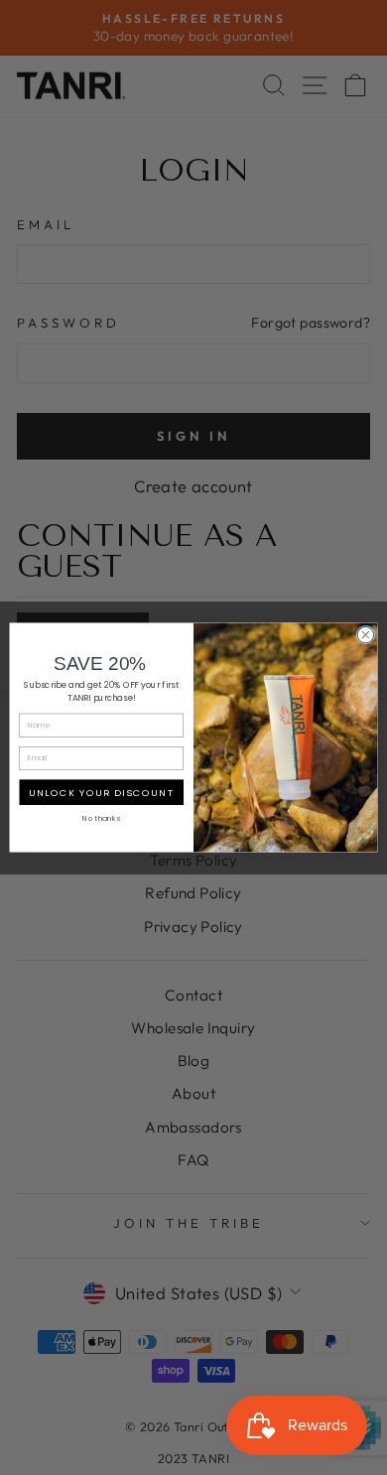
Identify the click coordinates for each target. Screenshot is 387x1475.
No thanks (101, 818)
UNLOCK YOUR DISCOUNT (101, 791)
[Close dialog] (365, 634)
